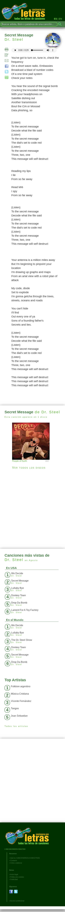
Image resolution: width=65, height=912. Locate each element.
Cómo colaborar (16, 863)
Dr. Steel (14, 39)
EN (60, 19)
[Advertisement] (32, 509)
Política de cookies (17, 877)
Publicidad (14, 879)
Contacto (13, 860)
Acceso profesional (17, 901)
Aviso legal (14, 874)
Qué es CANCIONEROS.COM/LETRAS (25, 858)
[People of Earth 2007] (32, 441)
